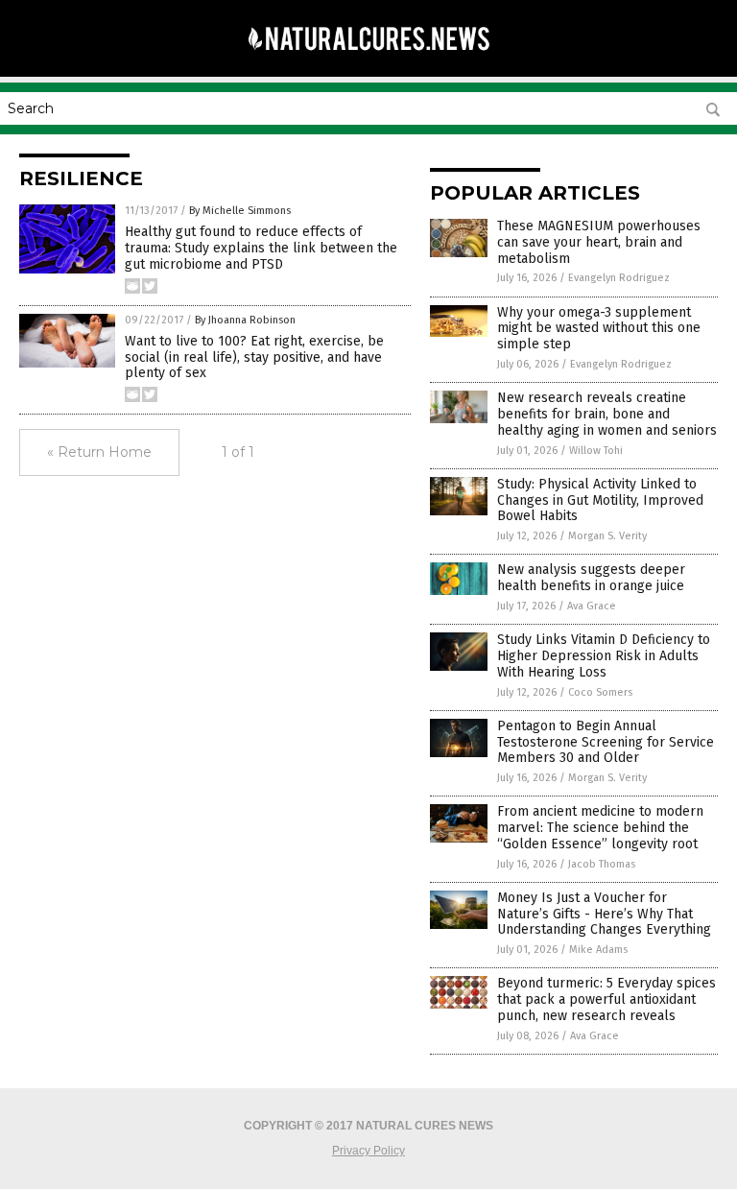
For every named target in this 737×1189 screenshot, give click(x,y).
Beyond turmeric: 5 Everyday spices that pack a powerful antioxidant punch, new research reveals (606, 999)
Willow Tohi (596, 450)
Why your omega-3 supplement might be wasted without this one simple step (599, 328)
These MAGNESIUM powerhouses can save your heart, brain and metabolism (599, 242)
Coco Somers (600, 692)
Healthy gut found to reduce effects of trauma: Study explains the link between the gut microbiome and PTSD (261, 248)
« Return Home (99, 452)
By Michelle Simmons (240, 210)
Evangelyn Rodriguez (619, 278)
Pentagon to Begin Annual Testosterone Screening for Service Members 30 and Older (605, 742)
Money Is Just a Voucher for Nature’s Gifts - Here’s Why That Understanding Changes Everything (604, 914)
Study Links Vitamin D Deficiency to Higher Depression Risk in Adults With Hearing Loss (603, 655)
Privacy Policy (368, 1150)
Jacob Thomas (601, 864)
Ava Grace (591, 606)
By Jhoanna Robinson (245, 320)
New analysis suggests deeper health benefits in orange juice (591, 577)
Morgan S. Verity (607, 536)
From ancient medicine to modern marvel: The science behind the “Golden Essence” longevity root (600, 827)
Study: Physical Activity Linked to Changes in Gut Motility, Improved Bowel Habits (600, 500)
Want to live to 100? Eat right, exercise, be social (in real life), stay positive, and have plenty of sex (254, 357)
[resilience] (369, 63)
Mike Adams (598, 949)
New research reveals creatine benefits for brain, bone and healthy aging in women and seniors (607, 414)
